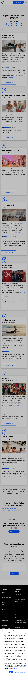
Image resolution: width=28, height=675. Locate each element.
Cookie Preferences (20, 672)
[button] (25, 631)
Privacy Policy (17, 668)
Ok (10, 672)
